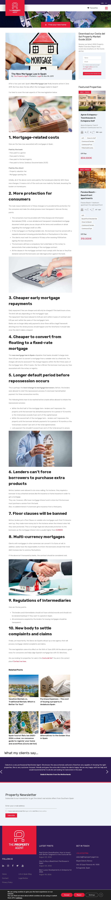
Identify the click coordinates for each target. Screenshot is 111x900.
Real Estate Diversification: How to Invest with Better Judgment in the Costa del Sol (55, 853)
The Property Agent (21, 76)
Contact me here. (19, 661)
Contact (5, 878)
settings (19, 898)
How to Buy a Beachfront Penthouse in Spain (54, 862)
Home (4, 874)
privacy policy (87, 69)
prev (1, 772)
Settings (92, 895)
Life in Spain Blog (25, 874)
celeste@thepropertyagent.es (87, 857)
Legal (39, 76)
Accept (66, 895)
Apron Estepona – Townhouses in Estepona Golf (89, 117)
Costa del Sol (47, 658)
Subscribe (11, 815)
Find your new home (57, 25)
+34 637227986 (82, 853)
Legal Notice (23, 878)
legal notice (89, 67)
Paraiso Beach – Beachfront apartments (88, 195)
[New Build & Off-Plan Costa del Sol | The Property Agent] (14, 15)
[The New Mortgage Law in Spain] (40, 56)
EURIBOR (59, 530)
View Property (92, 107)
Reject (79, 895)
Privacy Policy (7, 882)
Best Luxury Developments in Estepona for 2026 (55, 871)
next (107, 772)
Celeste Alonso (86, 861)
